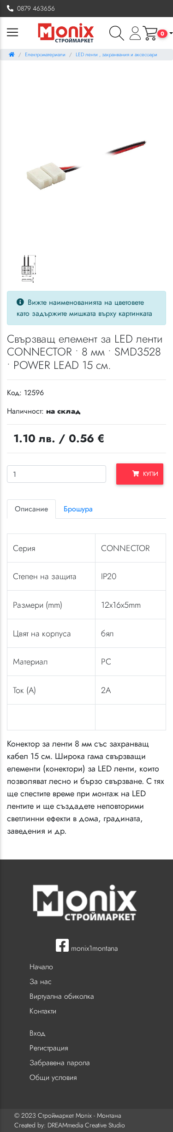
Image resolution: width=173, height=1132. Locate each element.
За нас (41, 981)
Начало (41, 966)
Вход (37, 1033)
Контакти (43, 1011)
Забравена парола (60, 1062)
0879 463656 (34, 8)
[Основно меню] (12, 33)
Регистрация (49, 1048)
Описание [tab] (31, 509)
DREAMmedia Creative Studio (86, 1125)
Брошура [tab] (78, 509)
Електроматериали (45, 54)
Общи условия (53, 1077)
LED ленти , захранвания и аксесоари (116, 54)
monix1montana (93, 948)
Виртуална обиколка (62, 996)
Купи (148, 473)
